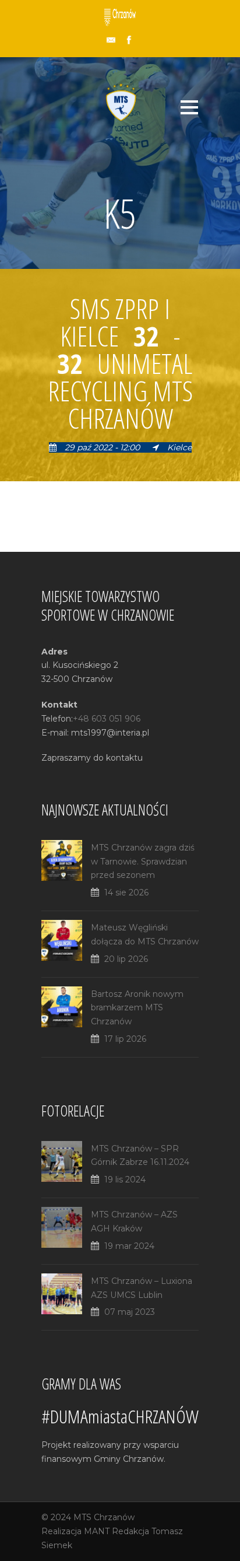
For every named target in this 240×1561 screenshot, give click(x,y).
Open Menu (189, 107)
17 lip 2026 (125, 1039)
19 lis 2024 (125, 1179)
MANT (97, 1531)
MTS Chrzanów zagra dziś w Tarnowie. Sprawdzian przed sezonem (143, 861)
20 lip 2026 (126, 959)
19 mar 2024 (129, 1246)
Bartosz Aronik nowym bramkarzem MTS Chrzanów (137, 1008)
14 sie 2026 (126, 892)
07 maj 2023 (129, 1312)
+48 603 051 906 (106, 718)
